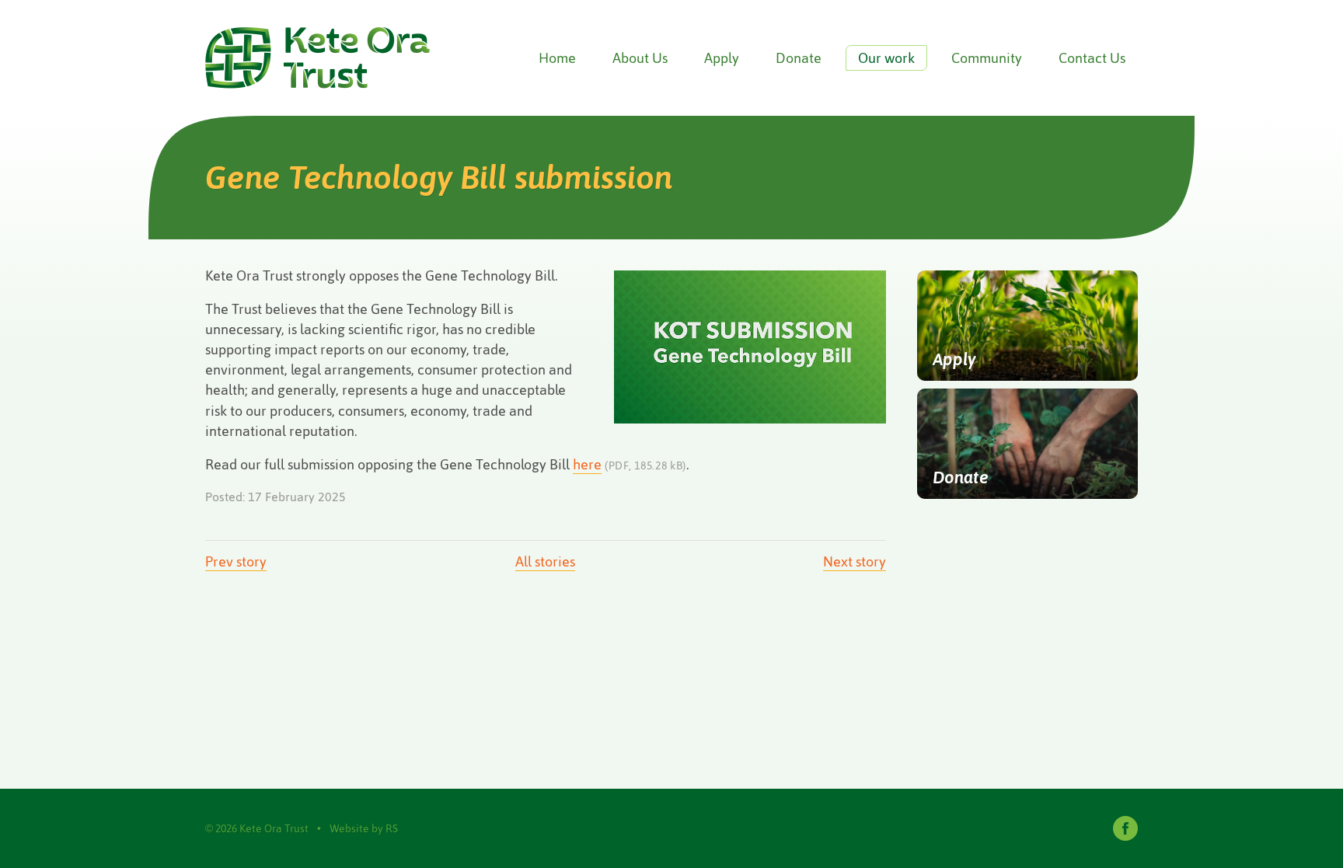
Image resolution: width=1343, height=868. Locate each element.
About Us (640, 58)
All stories (545, 561)
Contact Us (1092, 58)
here (587, 464)
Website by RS (364, 828)
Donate (798, 58)
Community (986, 58)
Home (557, 58)
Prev (236, 561)
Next (854, 561)
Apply (721, 58)
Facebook (1125, 828)
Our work (886, 58)
